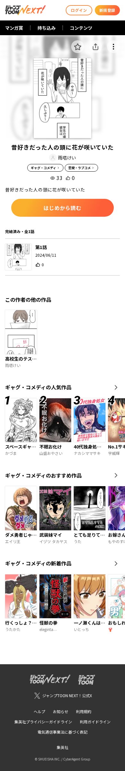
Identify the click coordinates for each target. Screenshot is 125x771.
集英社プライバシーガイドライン (43, 721)
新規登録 (107, 10)
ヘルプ (39, 711)
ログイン (79, 10)
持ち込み (46, 28)
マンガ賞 (14, 28)
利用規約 (83, 711)
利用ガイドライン (95, 721)
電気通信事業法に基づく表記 (63, 732)
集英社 (62, 747)
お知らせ (60, 711)
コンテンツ (81, 28)
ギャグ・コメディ (43, 167)
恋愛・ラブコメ (79, 167)
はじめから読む (62, 208)
